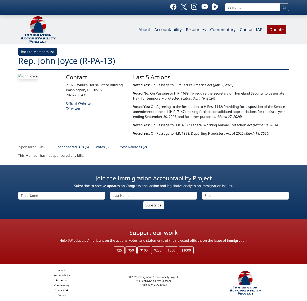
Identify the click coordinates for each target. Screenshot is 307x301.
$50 (131, 250)
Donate (276, 29)
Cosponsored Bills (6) (72, 147)
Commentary (223, 29)
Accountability (168, 29)
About (144, 29)
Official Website (78, 103)
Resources (196, 29)
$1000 (186, 250)
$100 (144, 250)
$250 (157, 250)
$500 (171, 250)
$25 (119, 250)
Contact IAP (251, 29)
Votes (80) (104, 147)
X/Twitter (73, 108)
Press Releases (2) (133, 147)
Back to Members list (37, 51)
